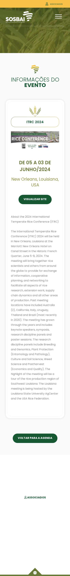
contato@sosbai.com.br (35, 557)
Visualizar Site (35, 199)
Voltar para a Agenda (35, 438)
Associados (56, 4)
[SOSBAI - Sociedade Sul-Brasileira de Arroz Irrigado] (19, 17)
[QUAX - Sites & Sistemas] (35, 571)
